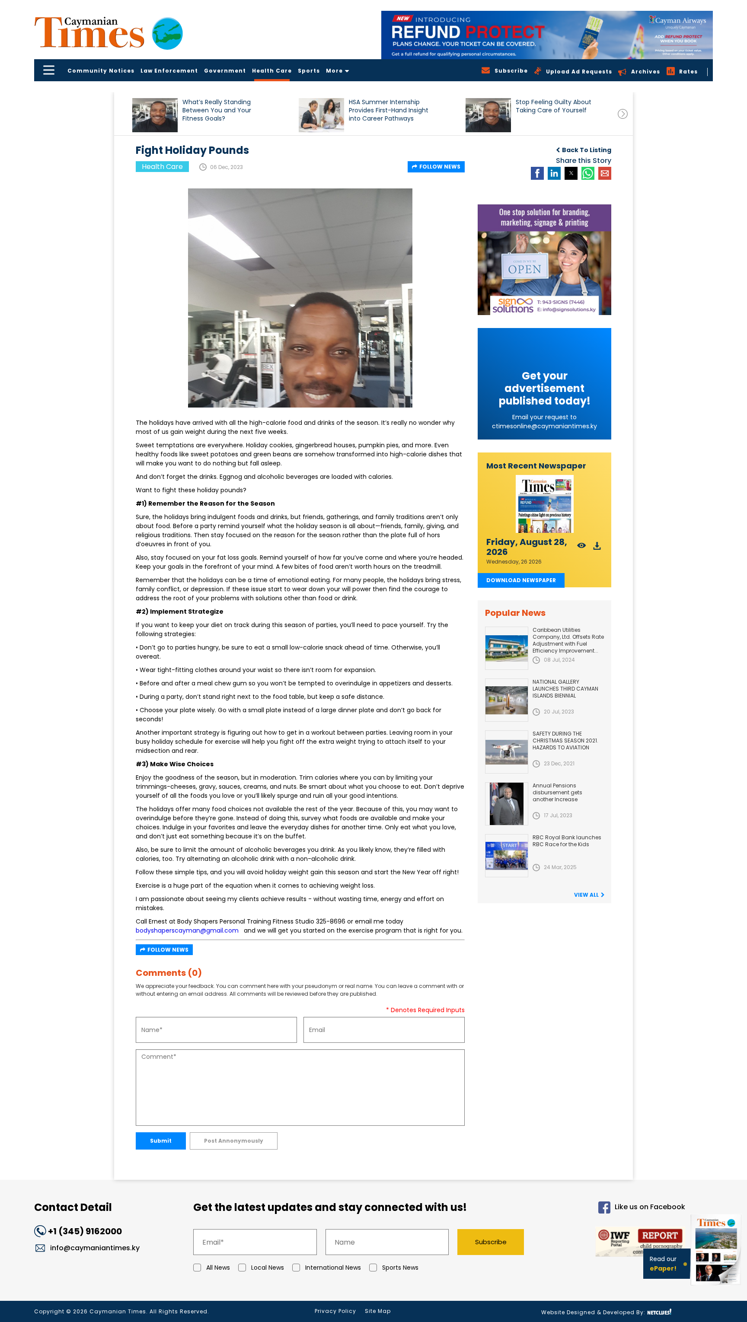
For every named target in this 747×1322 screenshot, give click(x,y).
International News (333, 1267)
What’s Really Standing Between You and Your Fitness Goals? (216, 110)
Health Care (272, 70)
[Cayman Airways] (547, 35)
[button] (155, 115)
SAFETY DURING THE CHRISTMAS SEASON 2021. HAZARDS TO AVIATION (565, 740)
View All (586, 894)
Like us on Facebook (650, 1207)
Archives (645, 71)
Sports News (400, 1267)
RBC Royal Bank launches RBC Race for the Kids (567, 841)
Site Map (378, 1311)
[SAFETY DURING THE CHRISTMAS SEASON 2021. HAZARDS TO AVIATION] (506, 752)
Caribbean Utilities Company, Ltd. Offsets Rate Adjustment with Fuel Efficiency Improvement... (568, 640)
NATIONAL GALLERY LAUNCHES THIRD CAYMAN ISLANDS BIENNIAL (565, 688)
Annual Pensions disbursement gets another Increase (557, 792)
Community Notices (100, 70)
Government (225, 70)
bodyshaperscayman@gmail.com (187, 930)
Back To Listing (586, 150)
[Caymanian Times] (108, 32)
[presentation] (623, 114)
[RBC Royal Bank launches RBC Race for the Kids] (506, 856)
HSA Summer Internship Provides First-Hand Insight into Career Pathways (388, 110)
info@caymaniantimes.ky (95, 1248)
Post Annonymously (233, 1140)
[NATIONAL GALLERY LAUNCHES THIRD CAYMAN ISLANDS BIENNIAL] (506, 700)
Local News (267, 1267)
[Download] (597, 548)
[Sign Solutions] (544, 259)
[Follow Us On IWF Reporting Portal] (612, 1243)
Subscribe (491, 1241)
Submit (161, 1140)
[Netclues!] (659, 1312)
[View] (581, 548)
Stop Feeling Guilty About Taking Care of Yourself (553, 106)
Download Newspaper (521, 580)
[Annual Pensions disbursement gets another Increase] (506, 804)
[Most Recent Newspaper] (544, 504)
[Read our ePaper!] (716, 1287)
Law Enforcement (169, 70)
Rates (688, 71)
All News (218, 1267)
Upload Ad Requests (579, 71)
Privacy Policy (335, 1311)
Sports (309, 70)
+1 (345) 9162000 (85, 1231)
